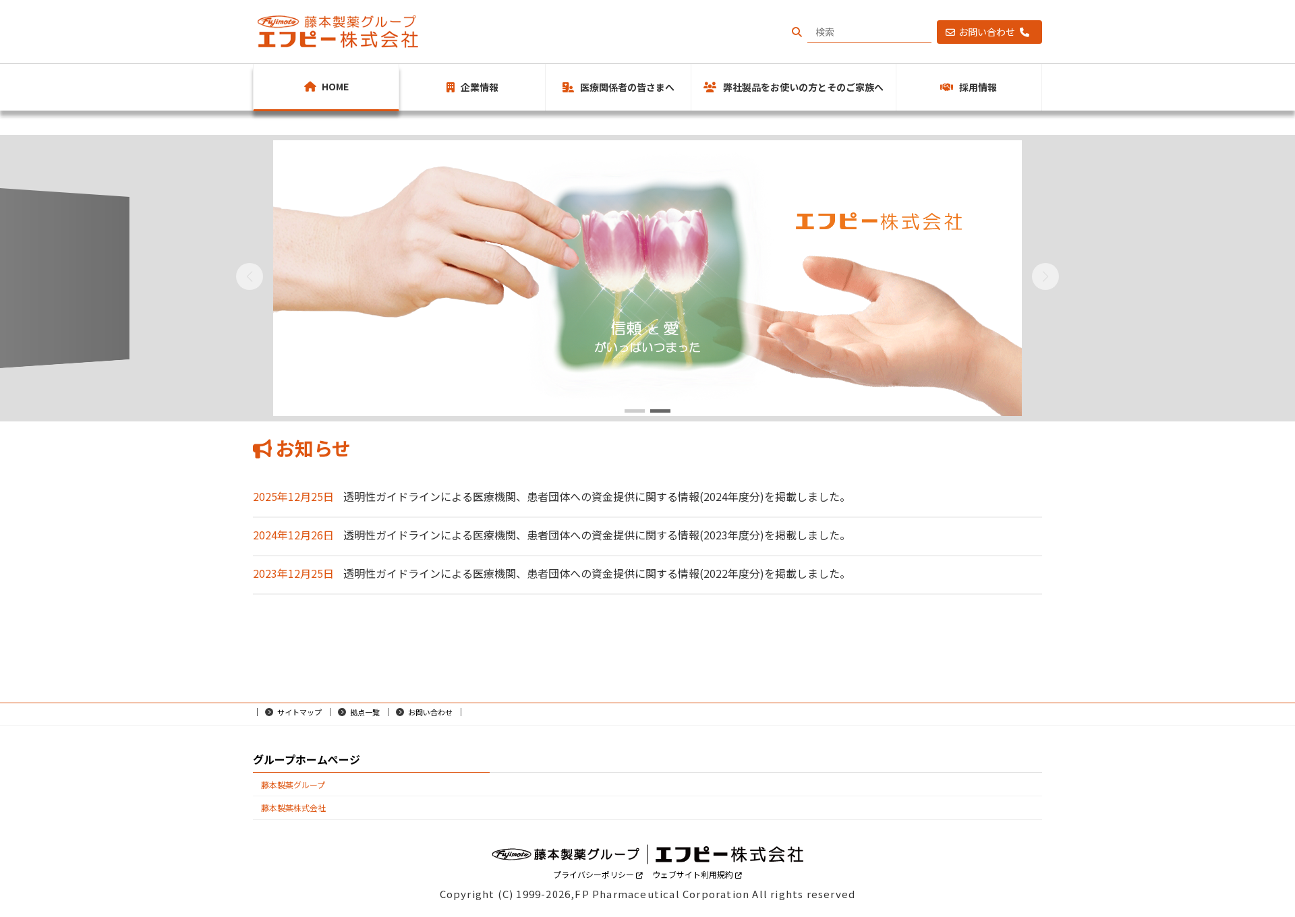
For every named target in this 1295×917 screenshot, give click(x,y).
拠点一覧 (365, 712)
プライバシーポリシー (594, 874)
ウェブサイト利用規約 (693, 874)
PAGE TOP (1255, 876)
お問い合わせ (989, 31)
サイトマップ (299, 712)
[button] (635, 411)
